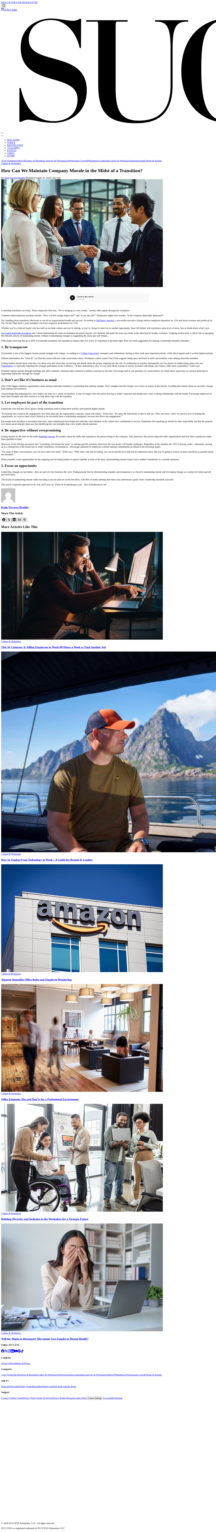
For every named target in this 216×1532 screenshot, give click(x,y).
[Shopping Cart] (2, 10)
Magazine (5, 1386)
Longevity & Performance (56, 161)
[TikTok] (22, 1352)
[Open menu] (2, 133)
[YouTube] (15, 1352)
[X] (6, 1352)
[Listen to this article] (72, 297)
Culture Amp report (90, 353)
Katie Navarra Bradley (15, 178)
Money (21, 161)
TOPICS (11, 142)
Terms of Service (44, 1398)
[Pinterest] (19, 1352)
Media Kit (20, 1363)
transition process (47, 436)
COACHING (13, 148)
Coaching (51, 1386)
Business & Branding (34, 161)
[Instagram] (9, 1352)
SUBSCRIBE (10, 10)
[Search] (3, 6)
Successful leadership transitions (16, 333)
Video (27, 1363)
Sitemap (118, 1398)
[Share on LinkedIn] (14, 520)
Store (44, 1386)
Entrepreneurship (137, 161)
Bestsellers (37, 1386)
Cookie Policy (80, 1398)
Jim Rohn (71, 1386)
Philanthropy (93, 161)
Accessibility (109, 1398)
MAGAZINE (13, 140)
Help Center (17, 1398)
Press (12, 1363)
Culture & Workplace (119, 161)
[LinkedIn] (12, 1352)
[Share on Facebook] (3, 520)
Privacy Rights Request (63, 1398)
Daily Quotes (26, 1386)
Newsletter (15, 1386)
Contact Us (6, 1398)
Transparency (7, 366)
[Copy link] (24, 520)
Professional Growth (77, 161)
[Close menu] (2, 135)
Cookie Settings (95, 1398)
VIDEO (11, 153)
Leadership (104, 161)
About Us (5, 1363)
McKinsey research (105, 320)
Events (64, 1386)
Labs (58, 1386)
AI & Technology (9, 161)
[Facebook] (2, 1352)
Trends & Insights (153, 161)
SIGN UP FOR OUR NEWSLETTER (19, 2)
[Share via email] (19, 520)
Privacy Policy (29, 1398)
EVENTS (11, 150)
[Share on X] (8, 520)
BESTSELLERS (15, 145)
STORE (11, 156)
